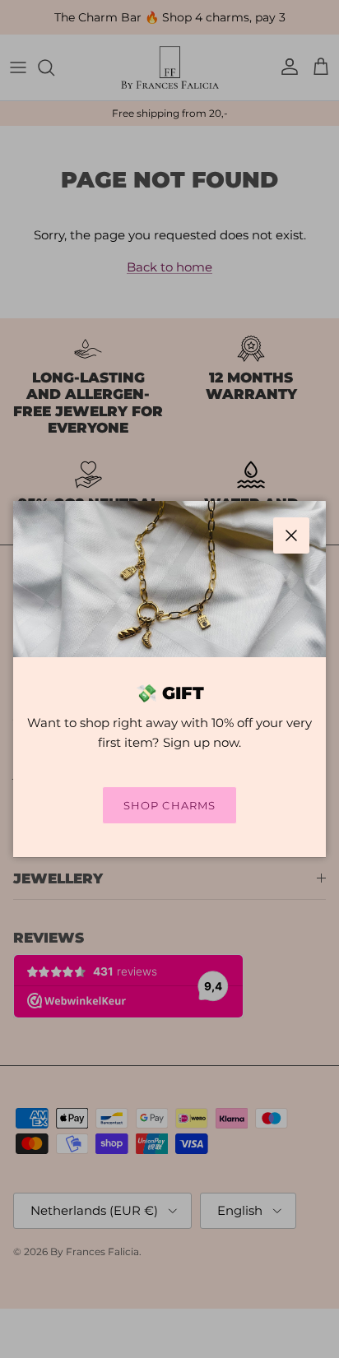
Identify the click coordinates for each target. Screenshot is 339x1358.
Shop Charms (169, 805)
